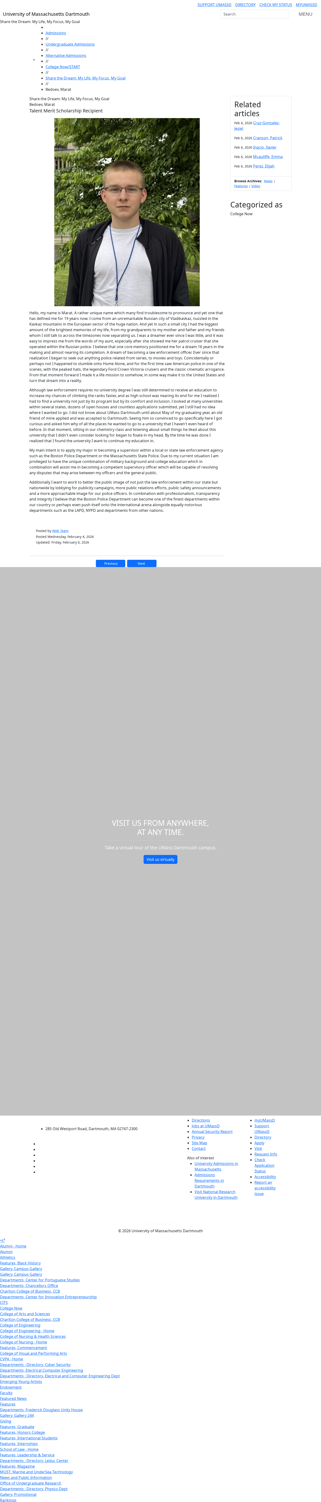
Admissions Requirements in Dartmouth (209, 1180)
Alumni (6, 1251)
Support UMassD (214, 4)
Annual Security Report (212, 1131)
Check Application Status (264, 1165)
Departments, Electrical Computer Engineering (41, 1370)
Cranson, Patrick (267, 137)
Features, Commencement (23, 1347)
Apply (259, 1142)
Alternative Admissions (66, 55)
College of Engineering (20, 1325)
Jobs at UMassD (206, 1125)
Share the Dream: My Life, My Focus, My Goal (85, 78)
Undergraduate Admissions (70, 44)
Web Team (60, 530)
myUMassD (306, 4)
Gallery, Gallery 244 (17, 1415)
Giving (5, 1421)
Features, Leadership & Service (27, 1455)
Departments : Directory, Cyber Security (35, 1364)
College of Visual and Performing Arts (33, 1353)
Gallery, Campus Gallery (21, 1268)
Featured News (13, 1398)
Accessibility (265, 1176)
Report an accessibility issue (265, 1188)
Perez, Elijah (263, 166)
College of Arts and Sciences (25, 1313)
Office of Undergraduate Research (30, 1483)
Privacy (198, 1137)
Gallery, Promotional (18, 1494)
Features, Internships (19, 1443)
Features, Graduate (17, 1426)
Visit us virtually (160, 859)
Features (241, 186)
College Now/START (63, 66)
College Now (11, 1308)
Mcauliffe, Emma (268, 156)
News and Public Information (26, 1477)
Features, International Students (29, 1438)
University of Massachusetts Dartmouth (94, 1120)
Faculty (6, 1392)
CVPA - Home (11, 1359)
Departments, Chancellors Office (29, 1285)
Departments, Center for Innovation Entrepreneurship (48, 1296)
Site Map (199, 1142)
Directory (245, 4)
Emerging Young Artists (21, 1381)
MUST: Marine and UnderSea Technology (36, 1471)
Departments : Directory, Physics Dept (34, 1488)
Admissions (56, 33)
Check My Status (275, 4)
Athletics (7, 1257)
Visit (258, 1148)
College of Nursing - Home (23, 1342)
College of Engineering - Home (27, 1330)
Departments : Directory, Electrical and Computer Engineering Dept (60, 1376)
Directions (201, 1120)
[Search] (284, 14)
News (268, 181)
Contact (199, 1148)
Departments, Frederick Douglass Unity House (41, 1409)
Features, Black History (20, 1263)
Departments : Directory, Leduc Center (34, 1460)
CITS (4, 1302)
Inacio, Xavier (265, 147)
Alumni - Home (13, 1246)
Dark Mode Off (160, 1223)
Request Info (265, 1154)
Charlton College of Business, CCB (30, 1291)
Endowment (11, 1387)
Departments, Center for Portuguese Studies (40, 1280)
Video (255, 186)
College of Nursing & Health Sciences (33, 1336)
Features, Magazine (17, 1466)
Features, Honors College (22, 1432)
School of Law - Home (19, 1449)
